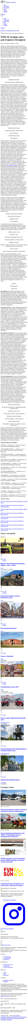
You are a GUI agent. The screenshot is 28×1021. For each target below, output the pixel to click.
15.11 (2, 568)
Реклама (6, 981)
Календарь (6, 7)
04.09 (2, 722)
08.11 (5, 782)
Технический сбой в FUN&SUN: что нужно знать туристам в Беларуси (12, 884)
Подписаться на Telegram (9, 900)
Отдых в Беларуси (8, 967)
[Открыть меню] (3, 2)
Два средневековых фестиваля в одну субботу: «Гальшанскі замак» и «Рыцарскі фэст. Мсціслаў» (13, 834)
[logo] (11, 2)
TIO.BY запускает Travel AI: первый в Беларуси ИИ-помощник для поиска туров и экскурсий (13, 860)
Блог (5, 9)
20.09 (2, 659)
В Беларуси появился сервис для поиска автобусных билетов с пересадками (14, 810)
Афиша (5, 11)
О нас (5, 972)
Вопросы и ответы (8, 980)
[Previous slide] (2, 537)
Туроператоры (7, 958)
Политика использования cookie (15, 1018)
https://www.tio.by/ (5, 996)
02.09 (5, 753)
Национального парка (11, 165)
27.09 (2, 782)
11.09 (2, 600)
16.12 (2, 631)
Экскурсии (6, 6)
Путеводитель (7, 956)
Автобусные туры (8, 964)
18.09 (5, 722)
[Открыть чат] (1, 941)
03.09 (8, 753)
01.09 (2, 753)
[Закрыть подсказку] (1, 930)
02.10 (8, 722)
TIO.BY (3, 1015)
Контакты (6, 975)
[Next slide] (4, 537)
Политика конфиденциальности (9, 1017)
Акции (5, 10)
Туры (5, 5)
